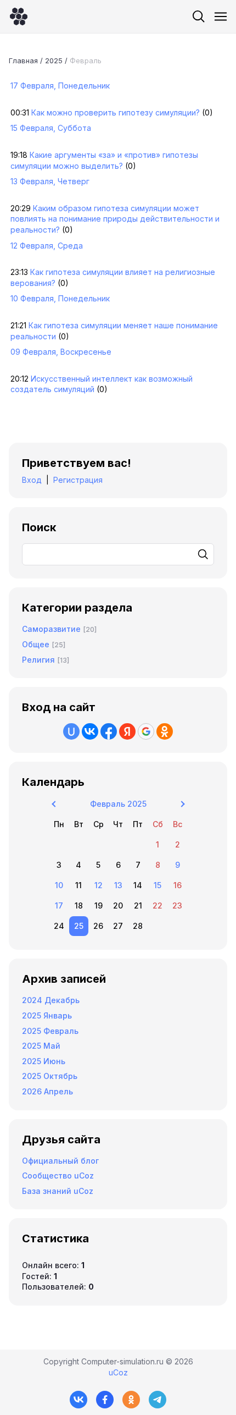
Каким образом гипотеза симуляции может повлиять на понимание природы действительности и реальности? (115, 218)
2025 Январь (47, 1015)
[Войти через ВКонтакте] (90, 731)
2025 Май (41, 1045)
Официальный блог (60, 1160)
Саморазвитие (51, 629)
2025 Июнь (43, 1061)
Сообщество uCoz (58, 1175)
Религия (38, 659)
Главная (23, 60)
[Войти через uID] (71, 731)
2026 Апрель (47, 1091)
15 (157, 885)
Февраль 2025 (118, 803)
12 (98, 885)
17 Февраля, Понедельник (60, 85)
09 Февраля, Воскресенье (60, 351)
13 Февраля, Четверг (49, 181)
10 (59, 885)
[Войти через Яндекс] (127, 731)
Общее (35, 644)
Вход (32, 479)
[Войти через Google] (146, 731)
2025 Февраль (50, 1031)
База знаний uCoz (57, 1191)
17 (59, 905)
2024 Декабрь (51, 1000)
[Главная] (19, 16)
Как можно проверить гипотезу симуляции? (115, 112)
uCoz (118, 1372)
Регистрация (78, 479)
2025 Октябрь (49, 1076)
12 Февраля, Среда (46, 245)
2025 (54, 60)
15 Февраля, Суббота (50, 128)
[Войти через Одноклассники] (164, 731)
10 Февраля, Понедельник (60, 298)
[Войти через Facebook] (108, 731)
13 (118, 885)
